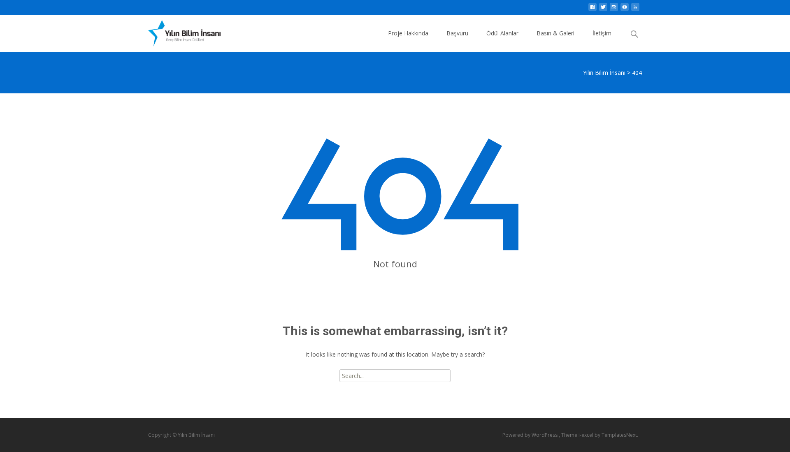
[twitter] (603, 9)
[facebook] (592, 9)
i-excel (587, 434)
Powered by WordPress (530, 434)
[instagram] (614, 9)
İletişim (601, 33)
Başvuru (457, 33)
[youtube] (624, 9)
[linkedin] (635, 9)
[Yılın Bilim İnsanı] (178, 31)
